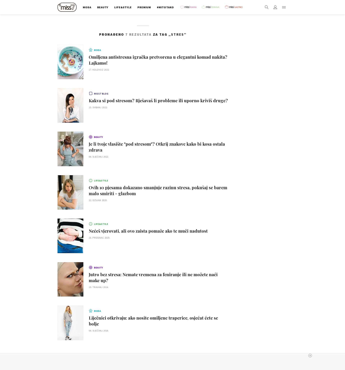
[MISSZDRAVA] (212, 7)
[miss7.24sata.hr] (68, 7)
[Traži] (266, 7)
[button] (284, 7)
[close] (310, 355)
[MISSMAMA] (189, 7)
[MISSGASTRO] (234, 7)
